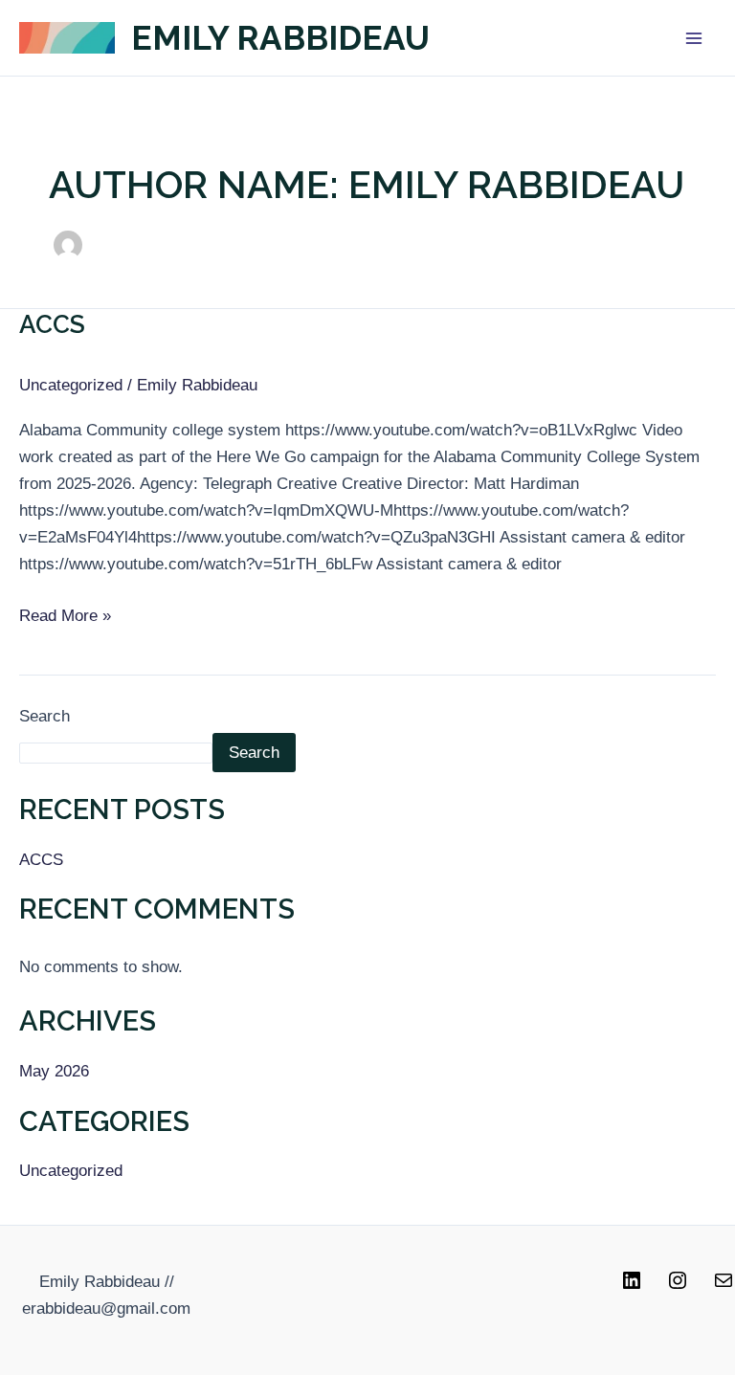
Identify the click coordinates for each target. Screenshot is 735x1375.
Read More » (65, 614)
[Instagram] (677, 1286)
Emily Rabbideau (280, 37)
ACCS (52, 324)
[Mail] (723, 1286)
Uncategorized (70, 385)
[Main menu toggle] (695, 38)
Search (44, 716)
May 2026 (54, 1071)
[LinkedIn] (631, 1286)
